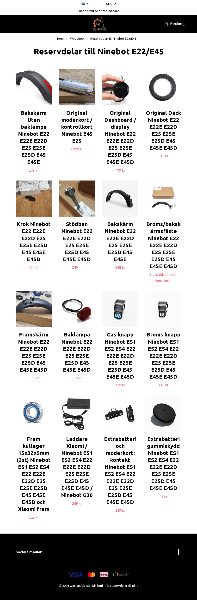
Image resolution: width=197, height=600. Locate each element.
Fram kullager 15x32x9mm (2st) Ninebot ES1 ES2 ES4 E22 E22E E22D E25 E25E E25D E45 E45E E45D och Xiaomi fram (34, 474)
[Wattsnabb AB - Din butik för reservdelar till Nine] (99, 24)
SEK (109, 3)
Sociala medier (29, 551)
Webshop (77, 38)
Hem (60, 38)
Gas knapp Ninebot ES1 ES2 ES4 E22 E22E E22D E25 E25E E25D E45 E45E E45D (120, 355)
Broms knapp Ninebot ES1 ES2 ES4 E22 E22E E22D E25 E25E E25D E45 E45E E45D (163, 355)
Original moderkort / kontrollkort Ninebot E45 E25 (77, 127)
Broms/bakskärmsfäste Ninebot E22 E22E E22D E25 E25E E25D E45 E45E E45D (163, 245)
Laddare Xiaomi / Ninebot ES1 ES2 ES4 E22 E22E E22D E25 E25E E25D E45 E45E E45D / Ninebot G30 (77, 467)
